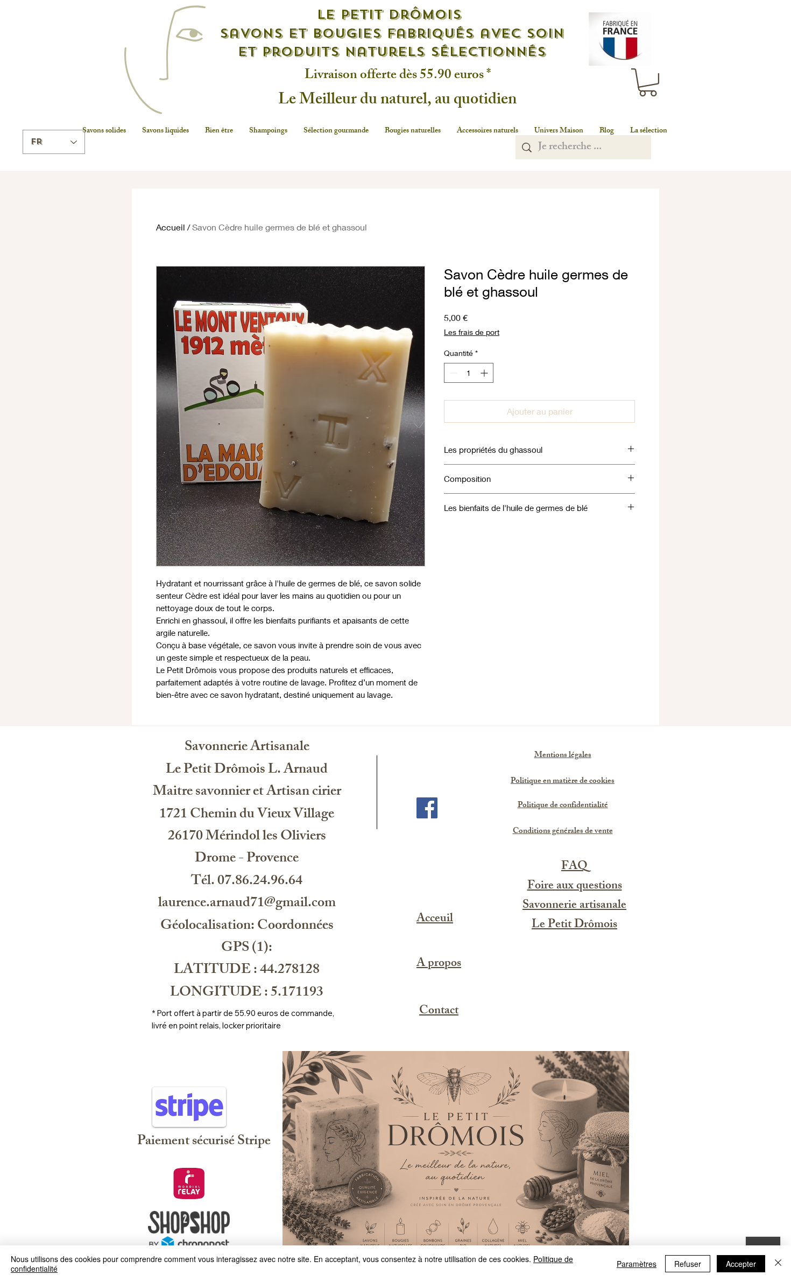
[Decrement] (452, 372)
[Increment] (485, 372)
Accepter (741, 1263)
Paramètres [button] (636, 1263)
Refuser (687, 1263)
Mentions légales (562, 755)
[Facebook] (426, 807)
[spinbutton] (468, 372)
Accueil (170, 227)
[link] (648, 82)
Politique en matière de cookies (563, 781)
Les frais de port (471, 332)
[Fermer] (778, 1263)
